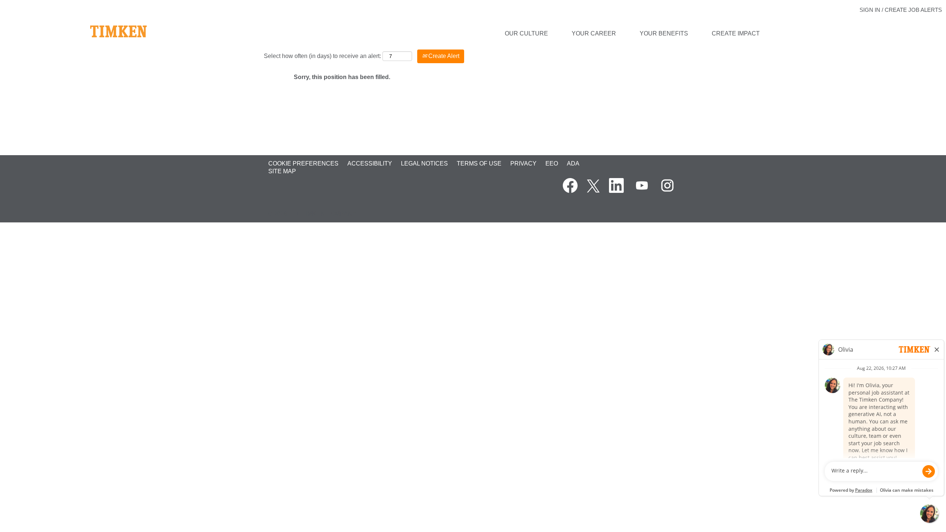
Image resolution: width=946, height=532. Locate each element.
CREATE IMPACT (736, 33)
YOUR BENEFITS (664, 33)
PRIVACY (523, 163)
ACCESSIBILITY (369, 163)
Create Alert (443, 56)
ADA (573, 163)
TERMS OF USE (479, 163)
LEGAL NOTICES (424, 163)
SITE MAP (282, 171)
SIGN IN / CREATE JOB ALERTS (901, 10)
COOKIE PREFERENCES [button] (303, 163)
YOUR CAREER (594, 33)
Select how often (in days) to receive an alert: (322, 56)
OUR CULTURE (526, 33)
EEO (551, 163)
